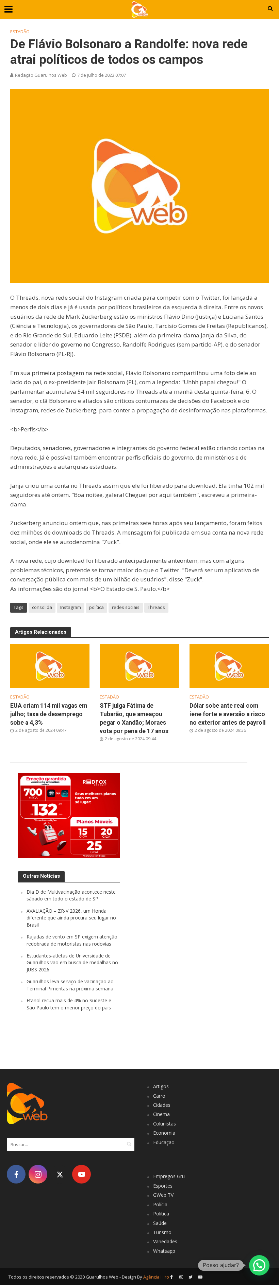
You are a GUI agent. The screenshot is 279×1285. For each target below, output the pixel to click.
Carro (159, 1096)
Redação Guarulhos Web (41, 75)
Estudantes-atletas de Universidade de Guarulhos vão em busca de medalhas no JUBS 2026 (72, 962)
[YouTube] (81, 1174)
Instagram (70, 607)
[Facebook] (16, 1174)
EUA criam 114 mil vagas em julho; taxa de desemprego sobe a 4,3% (48, 714)
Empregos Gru (169, 1176)
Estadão (20, 32)
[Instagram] (38, 1174)
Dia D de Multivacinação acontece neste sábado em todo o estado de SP (71, 895)
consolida (42, 607)
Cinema (161, 1114)
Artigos (161, 1086)
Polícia (160, 1204)
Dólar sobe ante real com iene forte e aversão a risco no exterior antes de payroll (228, 714)
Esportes (163, 1185)
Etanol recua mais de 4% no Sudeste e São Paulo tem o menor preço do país (69, 1003)
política (96, 607)
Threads (156, 607)
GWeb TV (163, 1195)
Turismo (162, 1232)
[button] (259, 1265)
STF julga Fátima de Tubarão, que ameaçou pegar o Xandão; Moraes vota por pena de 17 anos (134, 718)
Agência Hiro (156, 1277)
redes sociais (126, 607)
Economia (164, 1133)
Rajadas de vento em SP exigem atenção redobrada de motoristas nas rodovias (72, 940)
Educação (164, 1142)
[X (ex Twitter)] (59, 1174)
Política (161, 1213)
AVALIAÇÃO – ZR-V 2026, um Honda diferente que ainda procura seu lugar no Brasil (71, 918)
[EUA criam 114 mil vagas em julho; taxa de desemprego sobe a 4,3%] (49, 665)
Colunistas (164, 1123)
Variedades (165, 1241)
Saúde (160, 1223)
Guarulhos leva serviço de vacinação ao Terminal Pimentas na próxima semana (70, 984)
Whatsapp (164, 1251)
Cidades (161, 1105)
